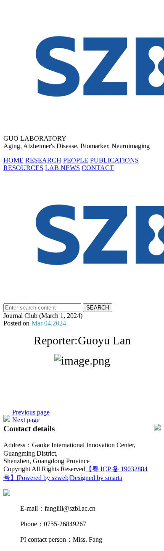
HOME (13, 160)
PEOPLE (75, 160)
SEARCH (97, 307)
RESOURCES (23, 167)
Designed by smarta (96, 477)
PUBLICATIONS (114, 160)
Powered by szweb (43, 477)
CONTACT (98, 167)
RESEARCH (43, 160)
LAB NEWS (62, 167)
